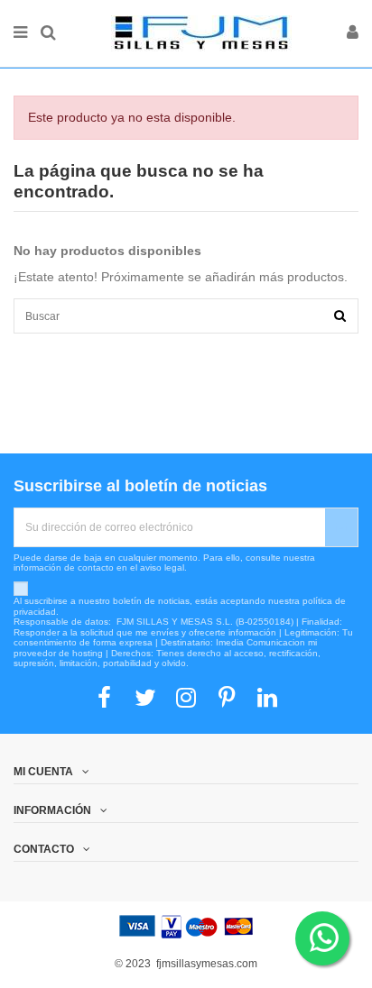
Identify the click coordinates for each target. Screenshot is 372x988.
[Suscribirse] (341, 527)
